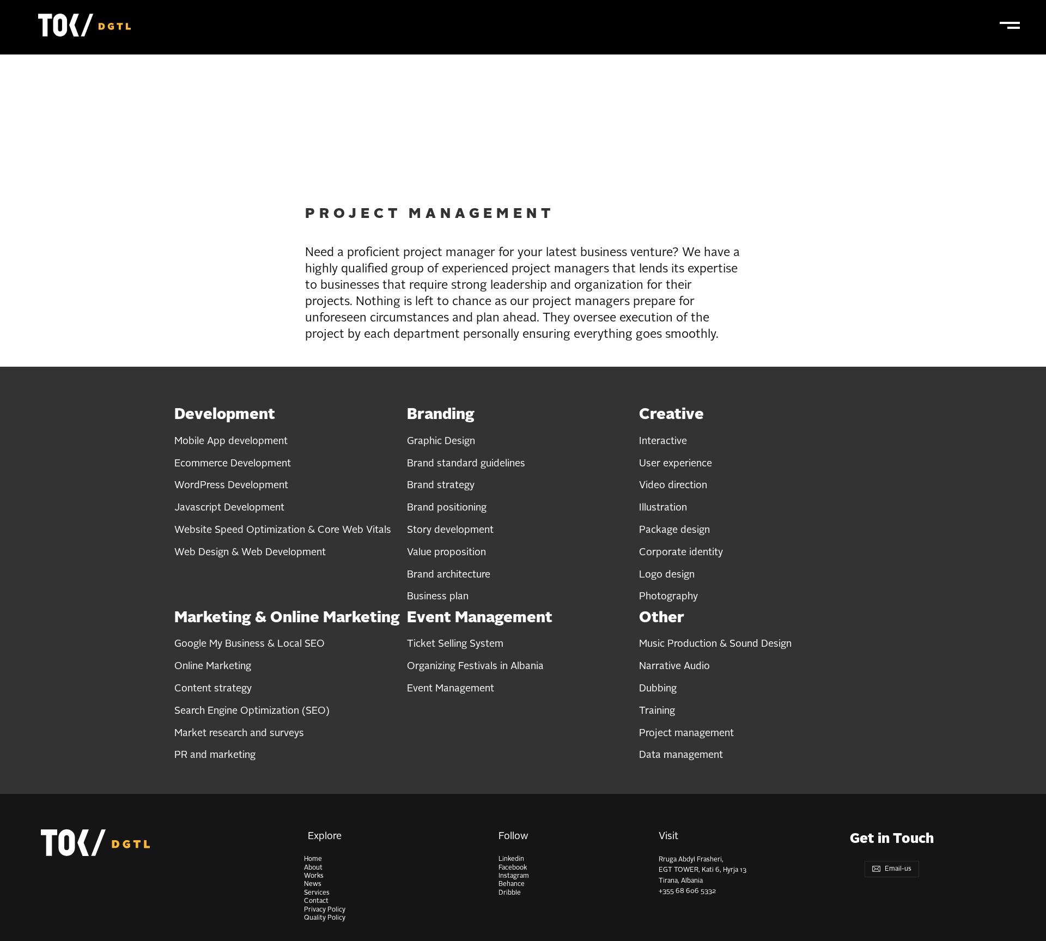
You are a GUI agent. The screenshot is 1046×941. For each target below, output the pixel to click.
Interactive (663, 441)
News (312, 884)
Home (313, 859)
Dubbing (658, 689)
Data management (681, 755)
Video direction (673, 485)
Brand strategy (441, 485)
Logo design (667, 575)
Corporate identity (681, 552)
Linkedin (511, 859)
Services (317, 893)
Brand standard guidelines (466, 464)
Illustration (663, 508)
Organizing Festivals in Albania (475, 666)
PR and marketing (215, 755)
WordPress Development (231, 485)
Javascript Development (229, 508)
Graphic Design (441, 441)
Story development (450, 530)
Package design (674, 530)
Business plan (438, 597)
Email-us (897, 869)
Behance (511, 884)
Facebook (512, 868)
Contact (316, 901)
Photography (668, 597)
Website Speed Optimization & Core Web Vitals (282, 530)
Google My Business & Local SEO (249, 644)
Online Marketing (212, 666)
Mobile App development (231, 441)
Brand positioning (446, 508)
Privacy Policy (324, 910)
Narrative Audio (674, 666)
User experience (675, 464)
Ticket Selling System (455, 644)
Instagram (513, 876)
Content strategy (213, 689)
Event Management (450, 689)
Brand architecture (448, 575)
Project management (686, 733)
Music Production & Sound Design (715, 644)
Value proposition (446, 552)
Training (657, 711)
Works (314, 876)
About (313, 868)
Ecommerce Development (232, 464)
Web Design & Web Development (250, 552)
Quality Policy (324, 918)
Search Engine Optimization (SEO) (252, 711)
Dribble (509, 893)
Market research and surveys (239, 733)
